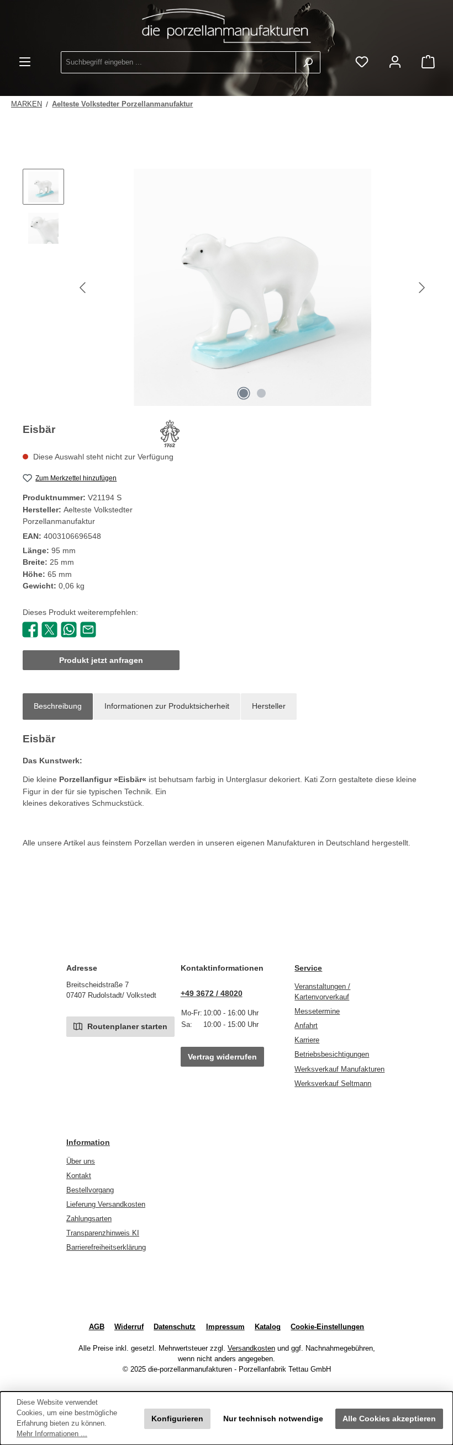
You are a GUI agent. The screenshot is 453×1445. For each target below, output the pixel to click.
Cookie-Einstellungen (327, 1327)
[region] (226, 287)
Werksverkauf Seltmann (332, 1084)
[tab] (58, 706)
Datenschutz (175, 1327)
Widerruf (129, 1327)
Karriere (306, 1040)
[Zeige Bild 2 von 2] (261, 393)
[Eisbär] (252, 287)
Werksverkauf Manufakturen (339, 1069)
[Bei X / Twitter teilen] (49, 628)
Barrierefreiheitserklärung (106, 1247)
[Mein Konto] (395, 62)
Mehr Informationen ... (52, 1434)
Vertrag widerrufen (222, 1056)
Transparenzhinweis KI (102, 1233)
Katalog (268, 1327)
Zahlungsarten (89, 1219)
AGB (96, 1327)
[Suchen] (308, 62)
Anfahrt (306, 1026)
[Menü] (25, 62)
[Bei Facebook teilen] (30, 628)
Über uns (80, 1161)
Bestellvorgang (90, 1190)
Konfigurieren (177, 1418)
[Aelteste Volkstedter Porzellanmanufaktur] (170, 433)
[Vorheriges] (83, 288)
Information (88, 1142)
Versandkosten (251, 1348)
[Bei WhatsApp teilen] (68, 628)
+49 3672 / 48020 (212, 993)
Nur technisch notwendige (273, 1418)
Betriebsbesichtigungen (331, 1054)
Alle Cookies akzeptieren (389, 1418)
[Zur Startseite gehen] (226, 26)
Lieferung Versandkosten (105, 1204)
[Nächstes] (421, 288)
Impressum (225, 1327)
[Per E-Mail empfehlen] (88, 628)
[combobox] (178, 62)
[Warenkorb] (428, 62)
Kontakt (78, 1176)
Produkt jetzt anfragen (101, 660)
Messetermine (317, 1011)
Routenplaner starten (126, 1026)
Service (308, 968)
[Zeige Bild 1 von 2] (243, 393)
